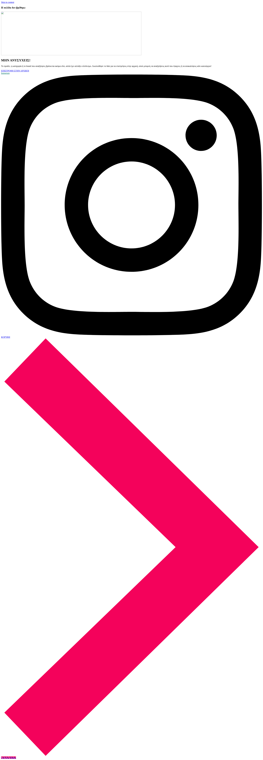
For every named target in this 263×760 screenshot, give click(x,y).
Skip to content (7, 2)
